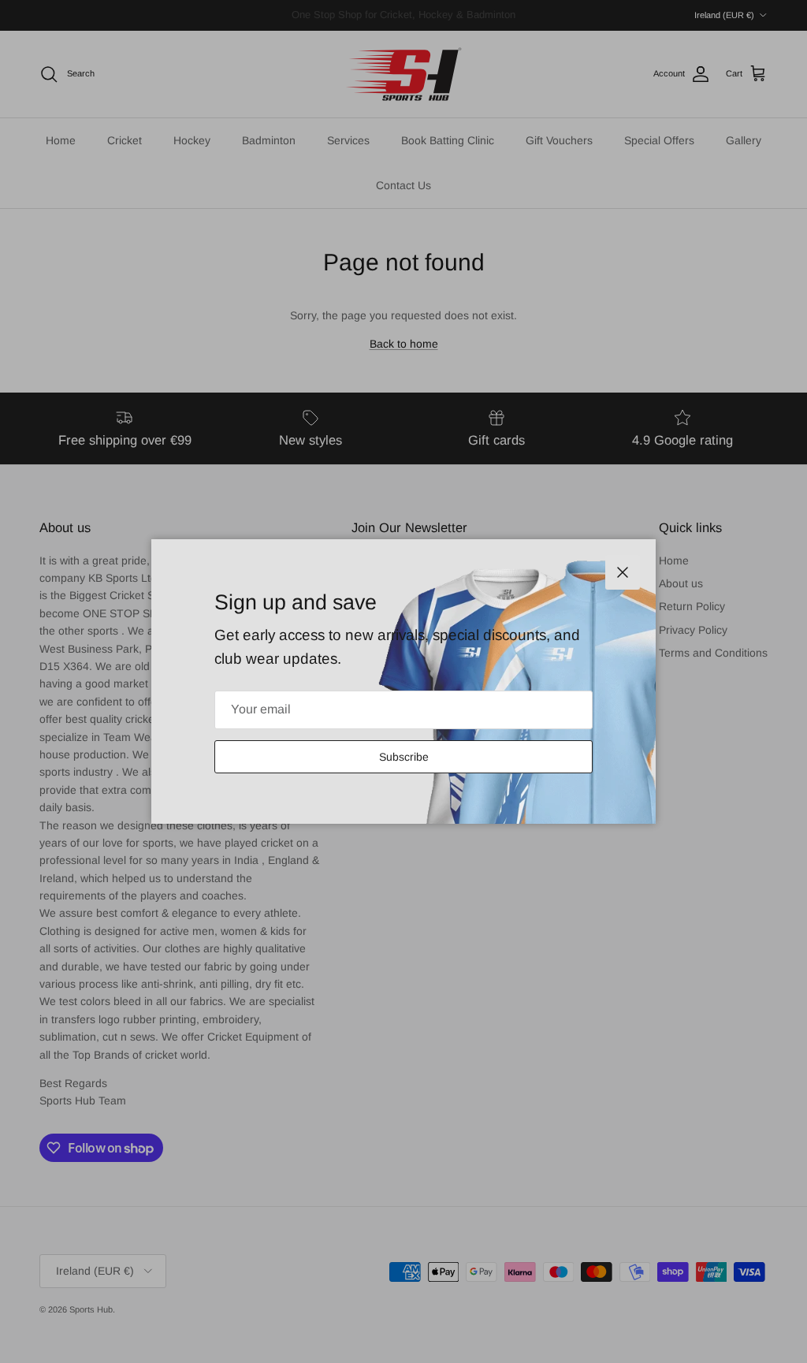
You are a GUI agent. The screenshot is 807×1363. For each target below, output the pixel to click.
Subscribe (404, 756)
